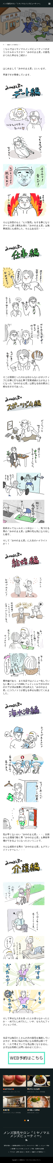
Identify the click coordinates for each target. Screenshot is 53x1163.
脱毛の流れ (7, 1145)
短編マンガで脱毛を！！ (38, 1152)
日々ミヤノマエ (39, 1091)
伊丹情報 (42, 1115)
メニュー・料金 (45, 1145)
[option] (27, 1096)
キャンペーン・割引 (32, 1145)
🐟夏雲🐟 (6, 1089)
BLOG (27, 1152)
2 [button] (28, 1120)
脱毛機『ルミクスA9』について (20, 1148)
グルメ (13, 1091)
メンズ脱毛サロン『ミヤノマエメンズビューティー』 (22, 4)
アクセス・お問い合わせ (17, 1152)
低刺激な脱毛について (18, 1145)
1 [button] (25, 1120)
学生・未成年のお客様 (38, 1148)
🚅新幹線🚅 (31, 1089)
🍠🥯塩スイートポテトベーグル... (14, 1110)
